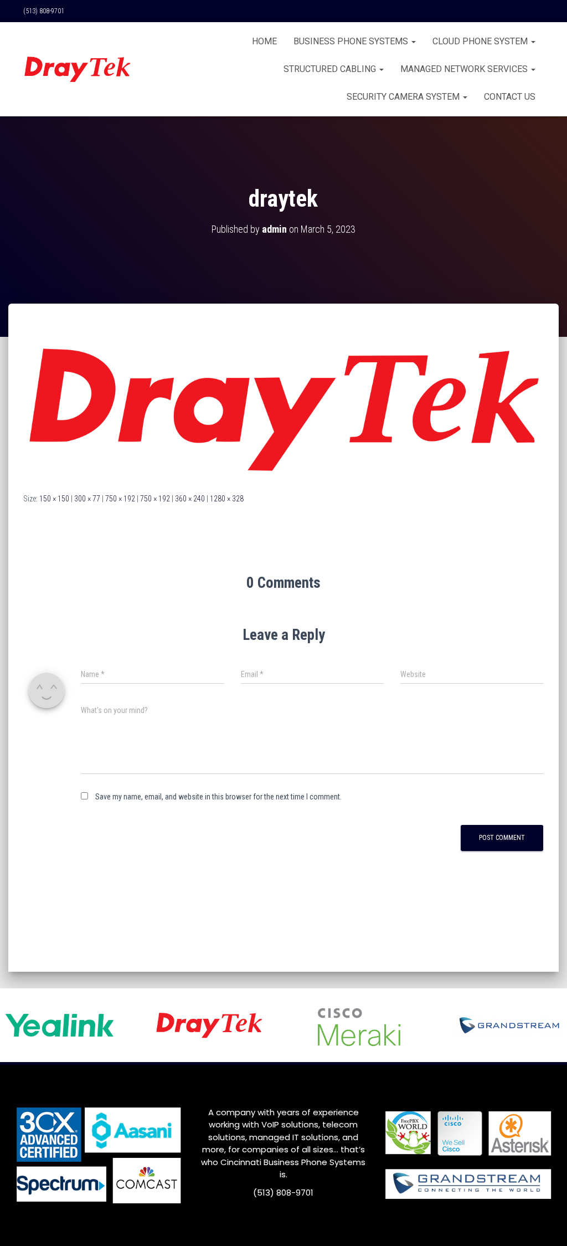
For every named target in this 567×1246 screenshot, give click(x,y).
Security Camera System (404, 96)
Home (264, 41)
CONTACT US (509, 96)
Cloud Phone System (481, 41)
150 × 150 (54, 498)
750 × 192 (120, 498)
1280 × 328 (227, 498)
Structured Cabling (331, 69)
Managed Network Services (465, 69)
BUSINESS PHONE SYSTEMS (351, 41)
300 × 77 (87, 498)
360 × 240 (190, 498)
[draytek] (283, 408)
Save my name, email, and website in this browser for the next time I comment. (218, 796)
